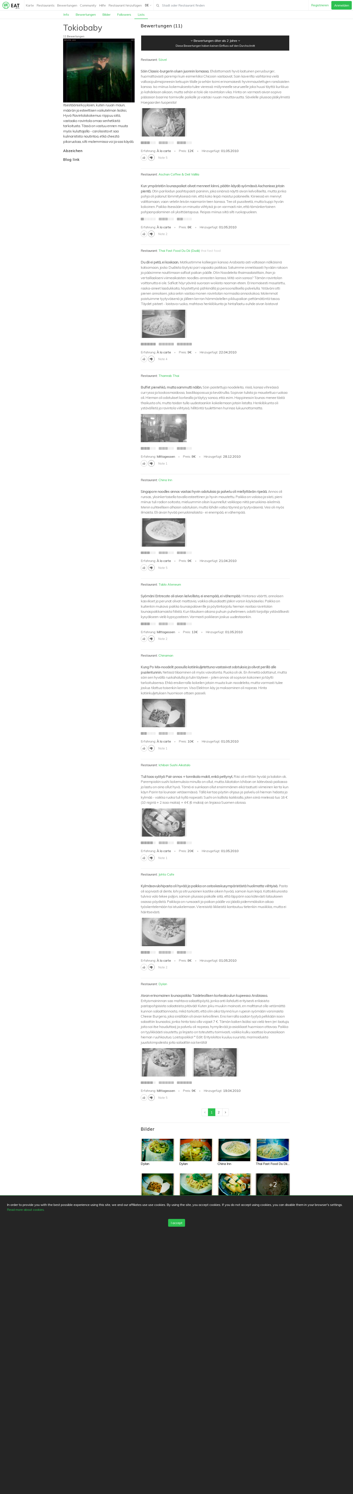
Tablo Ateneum (170, 584)
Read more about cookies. (26, 1210)
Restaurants (46, 5)
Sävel (163, 60)
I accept (176, 1223)
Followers (124, 14)
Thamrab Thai (169, 376)
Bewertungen (67, 5)
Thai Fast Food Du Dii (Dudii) (179, 251)
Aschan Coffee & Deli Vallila (179, 174)
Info (66, 14)
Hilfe (102, 5)
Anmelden (341, 5)
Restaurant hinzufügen (125, 5)
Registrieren (320, 5)
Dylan (163, 984)
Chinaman (166, 655)
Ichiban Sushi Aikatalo (174, 765)
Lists (141, 14)
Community (88, 5)
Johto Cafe (166, 874)
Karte (30, 5)
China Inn (165, 480)
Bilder (106, 14)
